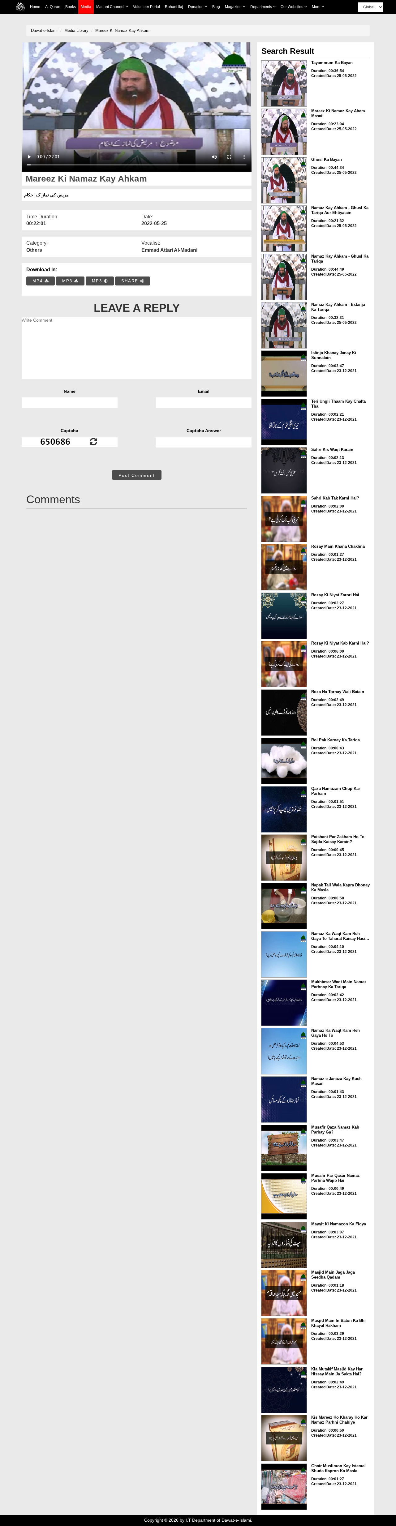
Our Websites (292, 7)
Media (86, 7)
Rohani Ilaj (174, 7)
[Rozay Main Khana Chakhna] (284, 567)
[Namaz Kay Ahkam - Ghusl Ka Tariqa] (284, 277)
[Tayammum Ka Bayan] (284, 83)
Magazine (234, 7)
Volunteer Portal (146, 7)
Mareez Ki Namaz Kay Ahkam (122, 30)
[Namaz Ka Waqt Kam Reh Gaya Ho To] (284, 1051)
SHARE (130, 281)
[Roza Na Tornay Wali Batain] (284, 712)
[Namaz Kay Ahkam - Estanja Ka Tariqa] (284, 325)
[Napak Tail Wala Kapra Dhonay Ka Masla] (284, 906)
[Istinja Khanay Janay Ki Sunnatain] (284, 373)
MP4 (38, 281)
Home (35, 7)
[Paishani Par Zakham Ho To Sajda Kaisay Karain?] (284, 857)
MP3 (68, 281)
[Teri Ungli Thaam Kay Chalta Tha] (284, 422)
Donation (196, 7)
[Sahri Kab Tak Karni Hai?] (284, 519)
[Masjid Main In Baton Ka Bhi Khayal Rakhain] (284, 1341)
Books (70, 7)
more (316, 7)
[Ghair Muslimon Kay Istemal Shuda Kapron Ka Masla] (284, 1487)
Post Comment (136, 475)
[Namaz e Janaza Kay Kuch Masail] (284, 1099)
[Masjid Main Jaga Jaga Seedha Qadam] (284, 1293)
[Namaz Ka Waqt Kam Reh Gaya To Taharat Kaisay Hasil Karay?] (284, 954)
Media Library (76, 30)
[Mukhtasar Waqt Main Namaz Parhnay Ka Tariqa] (284, 1002)
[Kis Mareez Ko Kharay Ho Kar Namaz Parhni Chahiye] (284, 1438)
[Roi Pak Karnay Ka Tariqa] (284, 761)
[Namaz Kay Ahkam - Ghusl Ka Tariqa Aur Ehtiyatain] (284, 228)
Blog (216, 7)
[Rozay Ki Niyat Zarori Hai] (284, 616)
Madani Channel (110, 7)
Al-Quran (52, 7)
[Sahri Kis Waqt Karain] (284, 470)
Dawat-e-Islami (44, 30)
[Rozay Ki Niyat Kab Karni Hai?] (284, 664)
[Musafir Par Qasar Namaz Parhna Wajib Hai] (284, 1196)
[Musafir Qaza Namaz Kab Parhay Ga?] (284, 1148)
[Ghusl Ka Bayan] (284, 180)
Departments (261, 7)
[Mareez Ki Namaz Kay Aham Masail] (284, 132)
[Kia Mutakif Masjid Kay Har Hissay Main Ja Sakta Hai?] (284, 1390)
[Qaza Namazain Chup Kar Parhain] (284, 809)
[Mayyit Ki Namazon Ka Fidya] (284, 1245)
